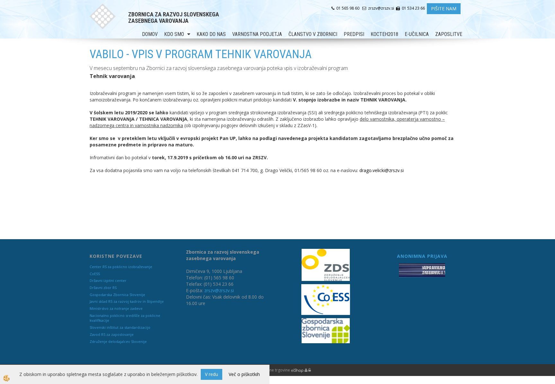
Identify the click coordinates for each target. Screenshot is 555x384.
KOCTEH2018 (384, 34)
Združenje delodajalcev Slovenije (118, 341)
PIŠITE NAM (443, 8)
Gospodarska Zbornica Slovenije (117, 294)
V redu (211, 374)
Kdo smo (174, 34)
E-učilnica (417, 34)
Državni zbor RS (103, 287)
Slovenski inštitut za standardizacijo (120, 327)
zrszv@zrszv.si (219, 290)
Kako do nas (211, 34)
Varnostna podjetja (257, 34)
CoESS (95, 273)
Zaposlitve (448, 34)
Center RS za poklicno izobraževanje (121, 266)
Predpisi (354, 34)
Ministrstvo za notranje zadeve (116, 308)
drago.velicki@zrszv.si (381, 170)
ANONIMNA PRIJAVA (422, 256)
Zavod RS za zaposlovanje (112, 334)
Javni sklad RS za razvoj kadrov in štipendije (127, 301)
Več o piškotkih (244, 374)
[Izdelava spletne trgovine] (297, 370)
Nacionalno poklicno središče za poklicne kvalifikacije (125, 318)
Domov (150, 34)
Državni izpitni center (108, 280)
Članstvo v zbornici (312, 34)
